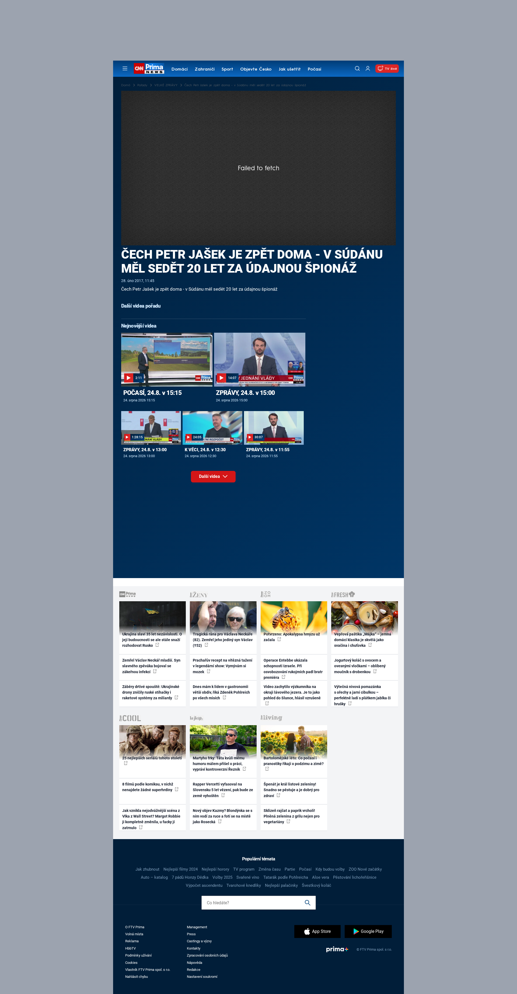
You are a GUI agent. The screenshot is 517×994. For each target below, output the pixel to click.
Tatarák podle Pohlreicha (285, 877)
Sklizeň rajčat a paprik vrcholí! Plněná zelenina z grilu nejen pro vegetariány (292, 816)
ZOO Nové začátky (365, 869)
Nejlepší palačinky (281, 885)
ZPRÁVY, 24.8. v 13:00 (145, 449)
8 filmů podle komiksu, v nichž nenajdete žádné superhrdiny (147, 787)
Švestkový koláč (316, 885)
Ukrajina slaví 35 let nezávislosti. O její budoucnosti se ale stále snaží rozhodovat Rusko (152, 640)
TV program (243, 869)
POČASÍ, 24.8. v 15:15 (152, 392)
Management (197, 927)
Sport (227, 69)
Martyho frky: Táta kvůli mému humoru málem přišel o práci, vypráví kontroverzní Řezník (218, 764)
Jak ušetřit (290, 69)
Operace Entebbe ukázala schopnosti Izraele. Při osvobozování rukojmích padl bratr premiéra (293, 669)
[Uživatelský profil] (367, 68)
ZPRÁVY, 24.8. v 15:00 (245, 392)
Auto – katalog (154, 877)
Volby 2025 (222, 877)
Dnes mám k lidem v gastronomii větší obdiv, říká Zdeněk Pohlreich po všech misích (221, 692)
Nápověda (194, 963)
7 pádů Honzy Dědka (190, 877)
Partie (290, 869)
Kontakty (193, 948)
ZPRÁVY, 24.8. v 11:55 (267, 449)
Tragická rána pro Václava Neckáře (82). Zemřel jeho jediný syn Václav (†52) (223, 640)
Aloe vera (320, 877)
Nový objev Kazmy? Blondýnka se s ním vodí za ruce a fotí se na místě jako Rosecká (222, 816)
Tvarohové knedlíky (243, 885)
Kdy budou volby (330, 869)
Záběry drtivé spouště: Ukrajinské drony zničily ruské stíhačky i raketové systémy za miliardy (150, 692)
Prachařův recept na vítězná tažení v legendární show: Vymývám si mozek (222, 666)
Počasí (314, 69)
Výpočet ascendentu (204, 885)
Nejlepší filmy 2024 (180, 869)
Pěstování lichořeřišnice (354, 877)
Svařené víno (247, 877)
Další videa (210, 476)
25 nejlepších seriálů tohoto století (152, 758)
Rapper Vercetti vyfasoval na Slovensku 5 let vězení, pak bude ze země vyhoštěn (223, 790)
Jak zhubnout (147, 869)
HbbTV (130, 948)
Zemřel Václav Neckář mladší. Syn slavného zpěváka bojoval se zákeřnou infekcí (151, 666)
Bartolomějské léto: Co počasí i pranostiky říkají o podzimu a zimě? (294, 761)
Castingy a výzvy (199, 941)
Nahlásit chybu (136, 977)
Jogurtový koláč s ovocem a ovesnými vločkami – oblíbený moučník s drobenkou (360, 666)
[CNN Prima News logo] (149, 68)
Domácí (180, 69)
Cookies (131, 963)
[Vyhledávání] (357, 68)
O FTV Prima (134, 927)
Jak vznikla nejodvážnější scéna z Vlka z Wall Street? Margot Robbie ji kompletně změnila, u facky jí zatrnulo (151, 819)
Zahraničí (205, 69)
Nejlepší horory (215, 869)
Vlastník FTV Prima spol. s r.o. (147, 970)
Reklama (132, 941)
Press (191, 934)
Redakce (193, 970)
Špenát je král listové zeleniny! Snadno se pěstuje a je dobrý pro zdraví (291, 790)
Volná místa (134, 934)
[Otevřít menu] (125, 68)
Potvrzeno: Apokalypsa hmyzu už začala (292, 637)
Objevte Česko (255, 69)
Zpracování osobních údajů (207, 955)
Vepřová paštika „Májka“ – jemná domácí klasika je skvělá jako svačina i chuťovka (362, 640)
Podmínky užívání (138, 955)
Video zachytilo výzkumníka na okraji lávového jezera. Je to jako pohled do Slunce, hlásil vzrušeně (292, 692)
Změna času (269, 869)
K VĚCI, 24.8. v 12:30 (205, 449)
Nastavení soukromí (202, 977)
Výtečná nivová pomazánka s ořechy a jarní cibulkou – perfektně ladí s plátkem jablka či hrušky (362, 695)
